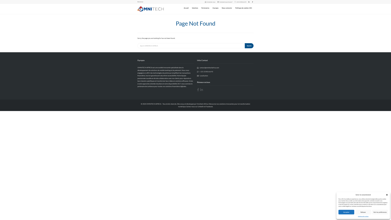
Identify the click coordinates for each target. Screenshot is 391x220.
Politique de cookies (363, 216)
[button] (387, 195)
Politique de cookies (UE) (243, 8)
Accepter (346, 212)
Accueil (186, 8)
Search (249, 46)
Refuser (363, 212)
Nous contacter (227, 8)
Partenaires (205, 8)
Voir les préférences (380, 212)
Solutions (195, 8)
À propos (216, 8)
